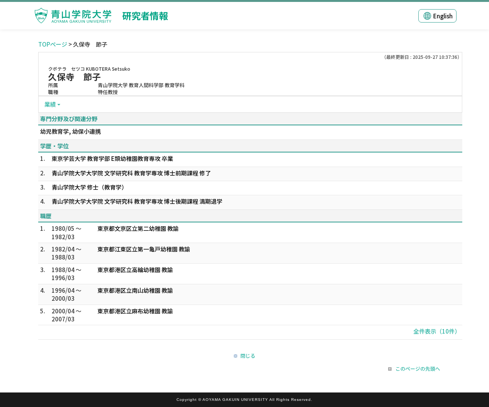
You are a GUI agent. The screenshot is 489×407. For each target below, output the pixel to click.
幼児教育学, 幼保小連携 (70, 131)
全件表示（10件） (436, 331)
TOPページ (52, 44)
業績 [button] (50, 104)
